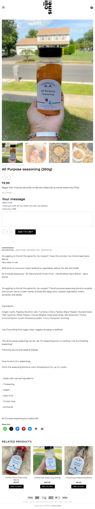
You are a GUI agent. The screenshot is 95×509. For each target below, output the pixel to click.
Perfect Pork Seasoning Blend (16, 478)
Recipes (68, 502)
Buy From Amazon (44, 502)
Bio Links (59, 502)
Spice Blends (17, 165)
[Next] (88, 80)
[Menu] (3, 7)
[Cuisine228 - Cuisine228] (47, 7)
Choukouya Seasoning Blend (79, 478)
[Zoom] (5, 137)
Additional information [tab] (27, 250)
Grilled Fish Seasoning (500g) (47, 478)
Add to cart (25, 232)
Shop (32, 502)
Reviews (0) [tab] (46, 250)
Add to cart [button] (16, 486)
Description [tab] (8, 250)
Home (5, 165)
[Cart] (91, 7)
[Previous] (7, 80)
